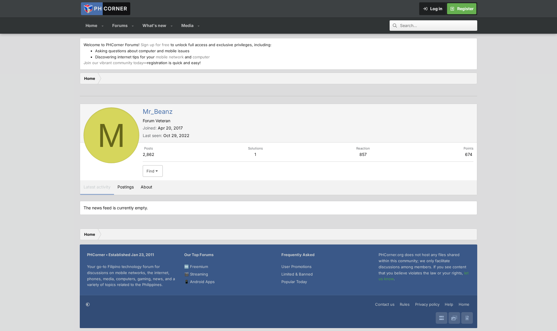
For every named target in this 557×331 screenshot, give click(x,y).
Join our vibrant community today (113, 62)
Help (449, 304)
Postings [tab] (125, 186)
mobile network (170, 57)
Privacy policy (427, 304)
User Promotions (296, 266)
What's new (154, 25)
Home (91, 25)
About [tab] (146, 186)
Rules (405, 304)
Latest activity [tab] (97, 186)
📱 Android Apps (199, 281)
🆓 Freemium (196, 266)
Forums (120, 25)
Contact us (385, 304)
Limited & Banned (297, 274)
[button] (102, 25)
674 (468, 154)
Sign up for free (155, 44)
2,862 (148, 154)
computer (201, 57)
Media (187, 25)
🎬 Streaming (196, 274)
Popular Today (294, 281)
